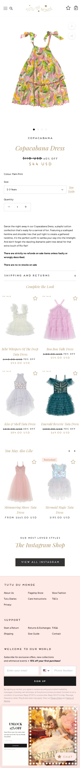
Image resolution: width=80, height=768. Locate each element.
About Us (9, 593)
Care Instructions (37, 598)
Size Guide (71, 189)
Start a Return (11, 628)
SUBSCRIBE (15, 745)
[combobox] (46, 670)
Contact (56, 633)
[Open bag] (76, 8)
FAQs (55, 628)
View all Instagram (40, 562)
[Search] (11, 8)
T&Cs (55, 598)
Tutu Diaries (10, 598)
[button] (69, 451)
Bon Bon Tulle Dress (60, 349)
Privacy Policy (56, 698)
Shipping (8, 633)
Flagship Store (35, 593)
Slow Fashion (59, 593)
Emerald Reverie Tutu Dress (60, 424)
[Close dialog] (75, 708)
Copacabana (40, 138)
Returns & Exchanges (39, 628)
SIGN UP (40, 681)
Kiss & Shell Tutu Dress (20, 424)
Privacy (7, 604)
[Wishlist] (35, 298)
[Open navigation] (5, 8)
